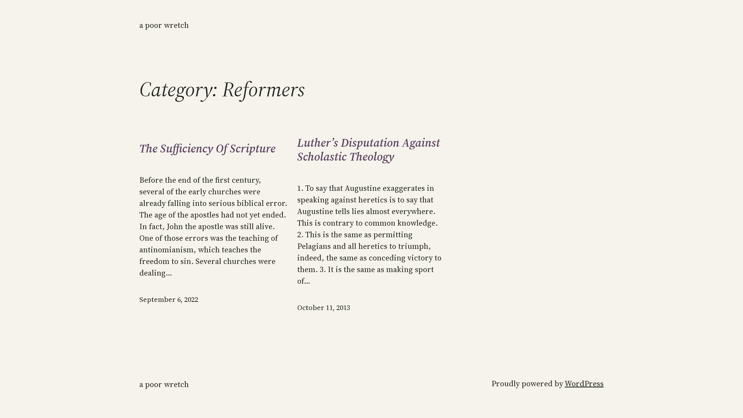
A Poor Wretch (164, 25)
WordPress (584, 383)
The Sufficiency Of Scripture (207, 149)
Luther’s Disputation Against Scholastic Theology (368, 150)
